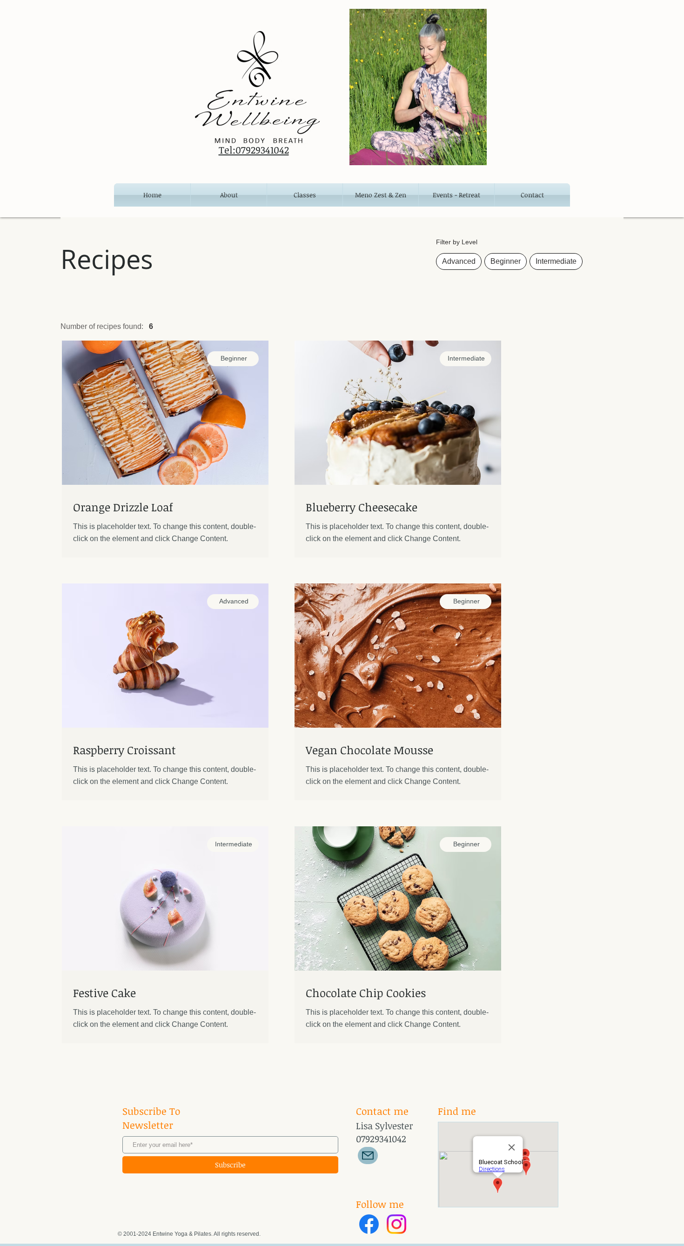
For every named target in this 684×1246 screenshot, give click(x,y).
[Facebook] (369, 1224)
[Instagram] (396, 1224)
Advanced (459, 261)
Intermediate (556, 261)
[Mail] (368, 1155)
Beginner (505, 261)
